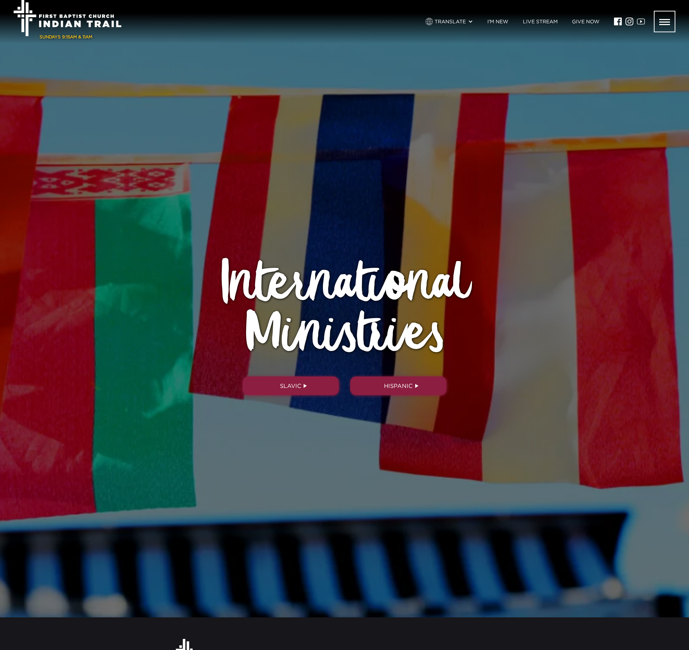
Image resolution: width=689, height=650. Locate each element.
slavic (290, 386)
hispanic (398, 386)
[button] (449, 21)
